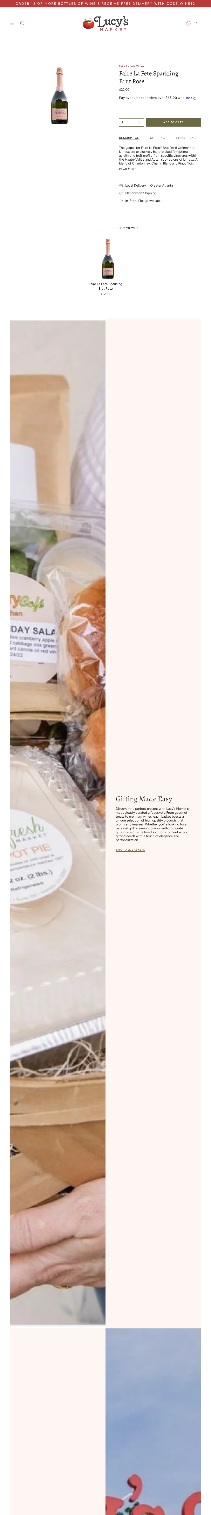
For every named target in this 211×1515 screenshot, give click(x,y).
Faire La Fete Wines (131, 66)
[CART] (198, 23)
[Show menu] (12, 23)
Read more (128, 169)
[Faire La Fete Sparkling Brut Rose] (105, 258)
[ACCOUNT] (188, 23)
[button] (22, 23)
